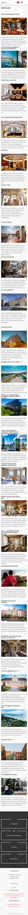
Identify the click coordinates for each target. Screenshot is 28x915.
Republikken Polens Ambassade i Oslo (14, 894)
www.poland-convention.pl (14, 904)
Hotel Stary (5, 185)
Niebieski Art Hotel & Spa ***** (11, 362)
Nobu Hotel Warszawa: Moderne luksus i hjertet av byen (10, 396)
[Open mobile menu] (26, 2)
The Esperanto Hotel (9, 774)
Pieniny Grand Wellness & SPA (10, 497)
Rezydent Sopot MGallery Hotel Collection (11, 636)
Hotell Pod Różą (7, 257)
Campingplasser (14, 897)
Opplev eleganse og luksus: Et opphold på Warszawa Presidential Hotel (10, 432)
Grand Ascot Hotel (8, 80)
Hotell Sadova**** (8, 290)
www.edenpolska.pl (14, 906)
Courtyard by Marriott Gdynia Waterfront (10, 47)
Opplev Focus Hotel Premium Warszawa (8, 464)
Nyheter (14, 887)
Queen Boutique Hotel (9, 566)
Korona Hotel (6, 327)
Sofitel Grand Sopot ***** (10, 671)
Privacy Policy (19, 913)
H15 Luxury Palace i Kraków (11, 117)
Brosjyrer (14, 847)
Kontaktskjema (22, 3)
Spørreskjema (14, 858)
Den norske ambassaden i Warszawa (14, 895)
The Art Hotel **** (7, 739)
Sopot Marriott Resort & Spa (10, 706)
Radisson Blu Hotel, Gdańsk (8, 601)
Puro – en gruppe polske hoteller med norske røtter (10, 532)
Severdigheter (14, 824)
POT (15, 913)
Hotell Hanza (6, 222)
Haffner (4, 150)
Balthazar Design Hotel (10, 14)
